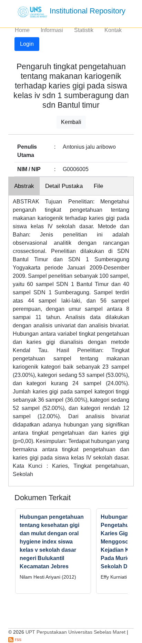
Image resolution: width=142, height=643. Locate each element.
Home (22, 30)
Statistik (83, 30)
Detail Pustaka (64, 186)
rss (17, 639)
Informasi (52, 30)
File (98, 186)
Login (27, 44)
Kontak (113, 30)
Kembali (71, 122)
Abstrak (24, 186)
